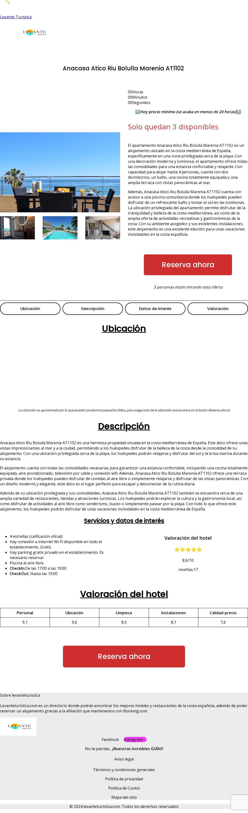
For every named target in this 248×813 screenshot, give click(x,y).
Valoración (218, 308)
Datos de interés (155, 308)
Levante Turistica (15, 17)
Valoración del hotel (124, 594)
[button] (91, 47)
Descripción (92, 308)
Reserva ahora (188, 264)
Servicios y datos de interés (124, 521)
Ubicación (30, 308)
